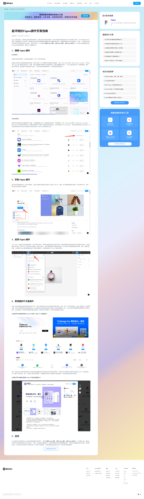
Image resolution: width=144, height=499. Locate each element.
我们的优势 (57, 3)
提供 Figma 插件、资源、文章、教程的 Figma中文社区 (114, 76)
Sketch (125, 473)
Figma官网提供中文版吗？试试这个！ (114, 97)
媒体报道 (117, 477)
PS (124, 475)
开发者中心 (108, 477)
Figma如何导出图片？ (110, 80)
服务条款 (108, 475)
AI (124, 481)
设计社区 (49, 3)
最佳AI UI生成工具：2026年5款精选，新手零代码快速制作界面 (114, 60)
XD (124, 477)
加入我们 (117, 473)
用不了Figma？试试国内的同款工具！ (114, 85)
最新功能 (79, 3)
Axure (125, 479)
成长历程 (117, 475)
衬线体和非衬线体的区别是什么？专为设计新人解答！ (114, 43)
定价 (90, 3)
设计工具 (88, 471)
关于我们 (96, 3)
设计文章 (6, 9)
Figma (113, 20)
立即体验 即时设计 (51, 449)
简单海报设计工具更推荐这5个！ (113, 56)
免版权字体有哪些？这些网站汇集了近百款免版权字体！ (114, 52)
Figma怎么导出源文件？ (110, 93)
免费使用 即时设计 (119, 102)
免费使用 (137, 3)
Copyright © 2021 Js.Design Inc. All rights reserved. (12, 494)
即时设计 (42, 310)
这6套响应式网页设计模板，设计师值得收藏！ (114, 48)
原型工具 (88, 473)
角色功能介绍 (98, 471)
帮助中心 (72, 3)
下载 (85, 3)
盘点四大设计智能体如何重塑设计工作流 (114, 39)
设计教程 (65, 3)
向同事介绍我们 (98, 473)
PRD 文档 (88, 475)
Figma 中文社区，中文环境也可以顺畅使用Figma (114, 89)
